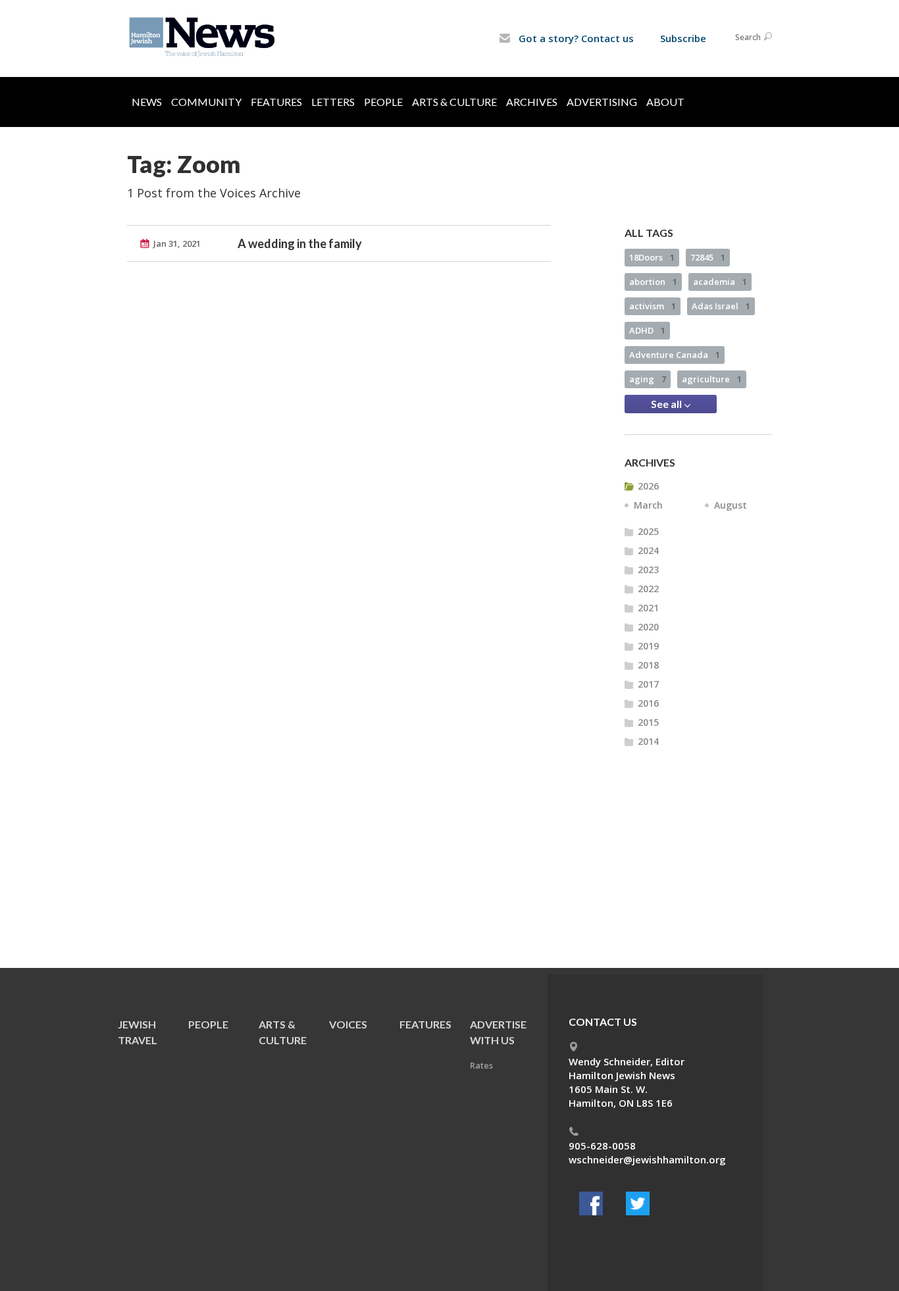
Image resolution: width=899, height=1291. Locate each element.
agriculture (712, 379)
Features (276, 101)
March (648, 505)
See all (667, 403)
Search (748, 37)
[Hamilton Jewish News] (204, 37)
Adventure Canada (674, 355)
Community (206, 101)
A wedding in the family (300, 243)
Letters (333, 101)
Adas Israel (721, 306)
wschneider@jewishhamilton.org (647, 1159)
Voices (348, 1024)
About (665, 101)
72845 (707, 257)
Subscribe (683, 38)
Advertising (602, 101)
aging (647, 379)
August (730, 505)
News (147, 101)
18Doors (652, 257)
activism (652, 306)
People (383, 101)
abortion (653, 282)
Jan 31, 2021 (177, 243)
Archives (531, 101)
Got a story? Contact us (575, 38)
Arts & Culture (454, 101)
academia (720, 282)
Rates (481, 1065)
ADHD (647, 330)
